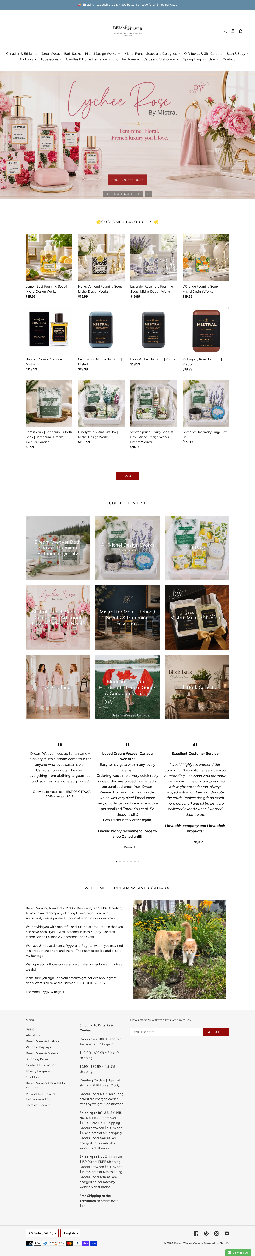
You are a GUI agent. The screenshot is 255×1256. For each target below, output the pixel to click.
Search (31, 1029)
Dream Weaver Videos (42, 1053)
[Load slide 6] (132, 194)
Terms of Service (38, 1105)
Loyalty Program (38, 1071)
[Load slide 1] (115, 194)
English (69, 1233)
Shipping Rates (37, 1059)
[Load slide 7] (139, 862)
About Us (33, 1035)
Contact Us (239, 1252)
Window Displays (38, 1047)
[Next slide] (139, 194)
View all (127, 476)
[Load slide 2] (118, 194)
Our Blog (32, 1077)
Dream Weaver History (42, 1041)
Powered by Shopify (216, 1243)
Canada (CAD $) (41, 1233)
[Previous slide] (107, 194)
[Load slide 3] (122, 194)
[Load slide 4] (125, 194)
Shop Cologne (127, 184)
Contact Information (41, 1065)
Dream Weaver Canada (188, 1243)
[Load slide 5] (128, 194)
